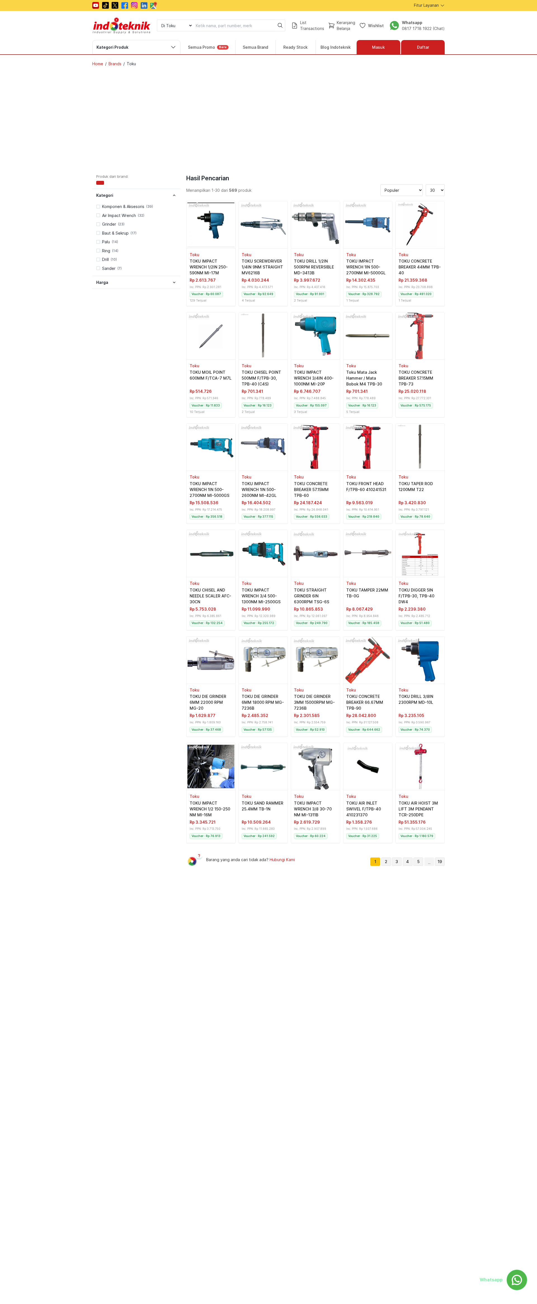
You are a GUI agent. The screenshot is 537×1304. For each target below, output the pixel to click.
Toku (194, 255)
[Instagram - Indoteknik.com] (134, 5)
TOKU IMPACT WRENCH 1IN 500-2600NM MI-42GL (259, 489)
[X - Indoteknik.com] (115, 5)
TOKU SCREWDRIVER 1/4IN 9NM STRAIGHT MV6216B (262, 267)
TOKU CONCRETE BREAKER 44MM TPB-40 (420, 267)
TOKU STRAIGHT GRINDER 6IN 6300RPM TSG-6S (311, 596)
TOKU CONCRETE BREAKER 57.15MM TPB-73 (416, 378)
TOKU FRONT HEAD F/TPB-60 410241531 (366, 486)
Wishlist (376, 25)
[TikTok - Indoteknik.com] (105, 5)
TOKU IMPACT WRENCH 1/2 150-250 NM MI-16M (210, 809)
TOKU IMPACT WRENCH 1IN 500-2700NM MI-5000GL (366, 267)
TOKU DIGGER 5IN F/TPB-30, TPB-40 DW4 (416, 596)
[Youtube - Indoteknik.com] (95, 5)
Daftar (423, 47)
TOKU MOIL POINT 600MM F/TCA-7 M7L (211, 375)
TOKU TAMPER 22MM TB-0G (367, 593)
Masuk (378, 47)
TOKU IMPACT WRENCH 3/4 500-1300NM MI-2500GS (261, 596)
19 (440, 861)
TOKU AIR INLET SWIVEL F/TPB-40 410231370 (363, 809)
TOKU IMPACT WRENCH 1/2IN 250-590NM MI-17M (209, 267)
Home (97, 63)
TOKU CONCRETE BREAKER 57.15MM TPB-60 (311, 489)
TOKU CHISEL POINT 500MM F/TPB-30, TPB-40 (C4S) (261, 378)
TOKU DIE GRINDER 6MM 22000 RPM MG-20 (208, 702)
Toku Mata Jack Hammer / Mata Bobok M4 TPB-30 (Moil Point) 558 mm (365, 378)
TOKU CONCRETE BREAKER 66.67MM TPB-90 (364, 702)
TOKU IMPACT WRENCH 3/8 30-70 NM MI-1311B (313, 809)
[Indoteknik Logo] (121, 25)
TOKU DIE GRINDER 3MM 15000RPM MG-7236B (314, 702)
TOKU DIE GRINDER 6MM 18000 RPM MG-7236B (263, 702)
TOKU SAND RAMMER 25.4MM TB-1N (262, 806)
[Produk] (211, 225)
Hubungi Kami (282, 859)
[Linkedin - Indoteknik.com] (144, 5)
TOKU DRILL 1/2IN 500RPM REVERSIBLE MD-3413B (314, 267)
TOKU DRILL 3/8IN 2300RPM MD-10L (416, 699)
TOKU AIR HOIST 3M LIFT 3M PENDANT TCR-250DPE (418, 809)
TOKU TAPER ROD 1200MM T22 (416, 486)
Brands (115, 63)
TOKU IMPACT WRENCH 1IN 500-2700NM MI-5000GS (209, 489)
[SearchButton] (280, 25)
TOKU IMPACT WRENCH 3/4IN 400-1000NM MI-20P (314, 378)
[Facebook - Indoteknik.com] (124, 5)
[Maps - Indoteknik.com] (153, 5)
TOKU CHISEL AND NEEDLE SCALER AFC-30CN (210, 596)
